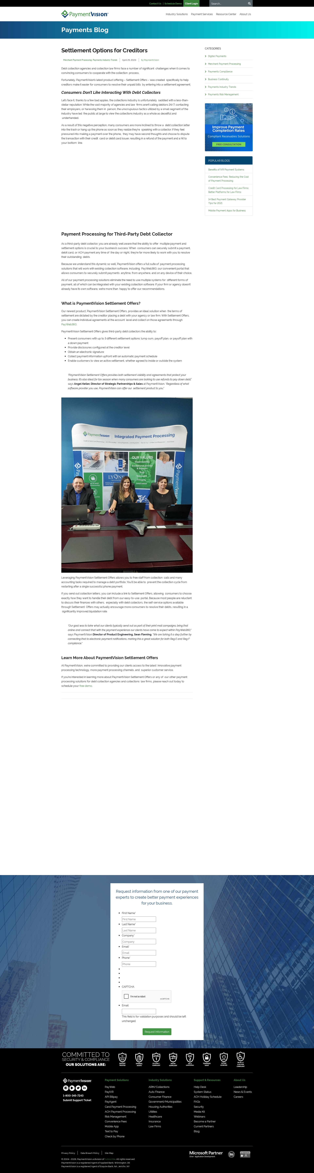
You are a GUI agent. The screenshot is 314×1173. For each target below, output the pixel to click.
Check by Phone (114, 1136)
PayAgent (110, 1101)
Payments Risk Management (223, 94)
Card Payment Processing (120, 1106)
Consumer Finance (160, 1096)
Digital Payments (217, 55)
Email (125, 946)
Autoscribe (110, 1158)
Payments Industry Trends (222, 86)
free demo (85, 685)
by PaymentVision (150, 59)
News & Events (243, 1091)
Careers (238, 1096)
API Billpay (111, 1096)
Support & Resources (207, 1080)
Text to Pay (111, 1131)
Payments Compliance (220, 71)
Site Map (109, 1152)
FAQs (197, 1101)
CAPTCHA (128, 986)
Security (199, 1106)
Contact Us (155, 3)
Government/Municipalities (165, 1101)
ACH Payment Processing (120, 1111)
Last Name (129, 924)
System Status (202, 1091)
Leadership (240, 1087)
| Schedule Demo (172, 3)
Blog (197, 1131)
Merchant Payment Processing (224, 63)
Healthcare (155, 1116)
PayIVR (109, 1091)
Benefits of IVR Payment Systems (226, 169)
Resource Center (226, 14)
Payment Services (202, 14)
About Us (245, 14)
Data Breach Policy (90, 1152)
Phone (126, 957)
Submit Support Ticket (77, 1100)
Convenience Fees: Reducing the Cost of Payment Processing (228, 178)
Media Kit (199, 1111)
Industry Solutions (177, 14)
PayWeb (110, 1087)
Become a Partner (205, 1121)
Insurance (155, 1121)
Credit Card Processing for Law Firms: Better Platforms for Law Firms (228, 189)
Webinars (199, 1116)
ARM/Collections (159, 1087)
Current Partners (204, 1126)
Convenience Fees (116, 1121)
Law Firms (155, 1126)
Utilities (153, 1111)
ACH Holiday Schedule (207, 1096)
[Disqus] (127, 740)
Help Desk (200, 1087)
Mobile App (112, 1126)
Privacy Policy (68, 1152)
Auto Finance (157, 1091)
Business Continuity (218, 79)
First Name (129, 913)
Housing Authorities (160, 1106)
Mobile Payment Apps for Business (227, 210)
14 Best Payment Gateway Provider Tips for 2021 (227, 201)
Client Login (191, 3)
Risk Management (115, 1116)
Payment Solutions (117, 1080)
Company (128, 935)
